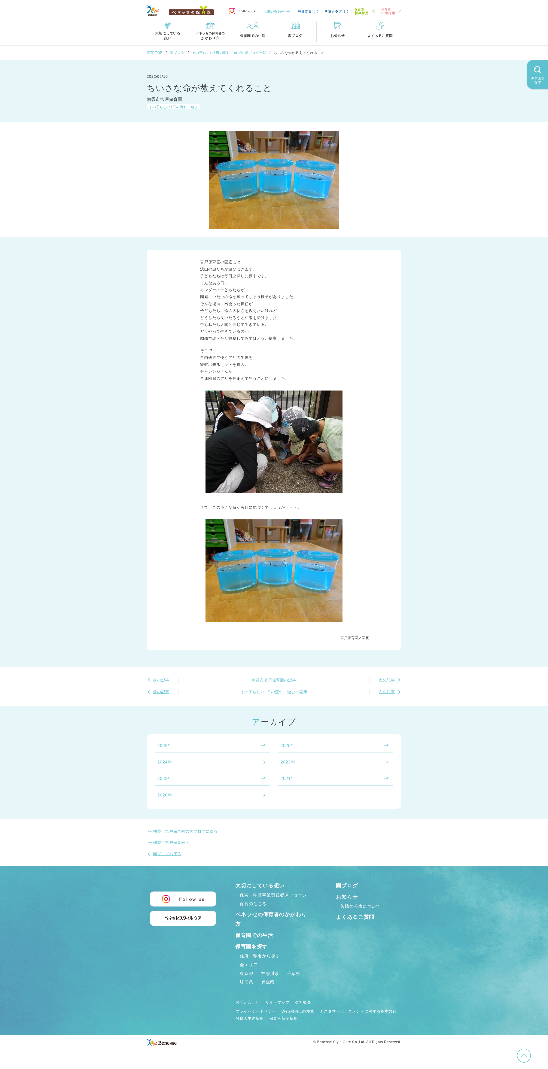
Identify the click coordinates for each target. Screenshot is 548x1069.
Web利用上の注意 (297, 1011)
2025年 (287, 745)
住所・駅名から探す (260, 956)
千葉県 (293, 973)
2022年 (164, 778)
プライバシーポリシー (255, 1011)
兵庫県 (268, 982)
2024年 (164, 762)
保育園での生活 (254, 935)
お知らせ (347, 897)
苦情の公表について (360, 906)
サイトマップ (277, 1002)
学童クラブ (333, 11)
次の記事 (387, 680)
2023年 (287, 762)
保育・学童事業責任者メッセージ (273, 895)
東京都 (246, 973)
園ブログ (177, 53)
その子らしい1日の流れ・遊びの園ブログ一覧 (229, 53)
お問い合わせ (274, 11)
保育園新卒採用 (283, 1018)
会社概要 (303, 1002)
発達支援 (305, 11)
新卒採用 (362, 11)
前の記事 (161, 680)
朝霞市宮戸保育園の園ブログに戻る (185, 831)
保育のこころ (253, 903)
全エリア (249, 964)
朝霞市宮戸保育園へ (171, 842)
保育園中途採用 (249, 1018)
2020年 (164, 795)
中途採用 (388, 11)
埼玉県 (246, 982)
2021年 (287, 778)
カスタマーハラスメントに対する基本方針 (358, 1011)
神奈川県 (270, 973)
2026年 (164, 745)
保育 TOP (154, 53)
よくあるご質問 (355, 917)
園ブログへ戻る (167, 854)
